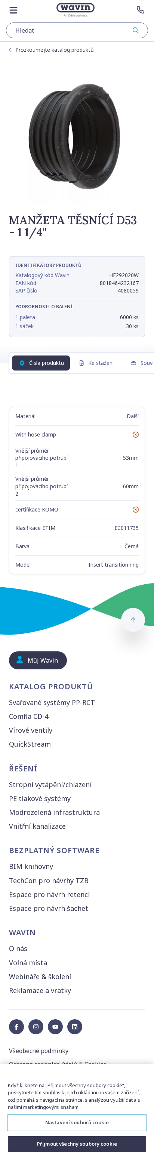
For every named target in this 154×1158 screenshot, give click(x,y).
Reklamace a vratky (40, 990)
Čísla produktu (46, 362)
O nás (18, 948)
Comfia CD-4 (28, 716)
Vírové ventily (30, 730)
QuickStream (30, 744)
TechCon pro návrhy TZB (49, 880)
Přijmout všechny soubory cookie (77, 1143)
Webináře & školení (40, 976)
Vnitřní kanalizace (37, 826)
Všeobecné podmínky (38, 1051)
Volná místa (28, 962)
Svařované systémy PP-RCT (52, 702)
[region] (77, 1111)
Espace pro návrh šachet (48, 908)
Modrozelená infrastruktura (54, 812)
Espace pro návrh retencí (49, 894)
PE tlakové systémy (40, 798)
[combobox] (77, 30)
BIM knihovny (31, 866)
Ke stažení (101, 362)
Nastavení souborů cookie (77, 1122)
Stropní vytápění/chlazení (50, 784)
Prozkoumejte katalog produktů (54, 49)
